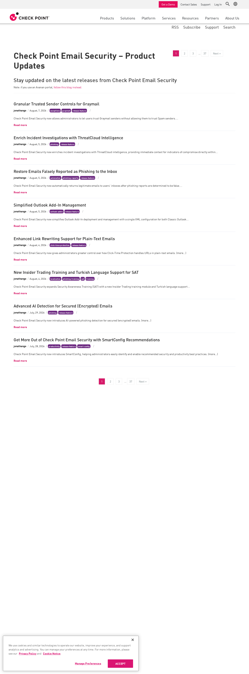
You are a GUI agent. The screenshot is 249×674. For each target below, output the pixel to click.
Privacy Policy (27, 653)
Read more (20, 125)
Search (229, 27)
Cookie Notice (51, 653)
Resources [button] (190, 17)
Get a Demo (168, 4)
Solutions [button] (127, 17)
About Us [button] (232, 17)
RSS (175, 27)
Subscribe (192, 27)
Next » (217, 53)
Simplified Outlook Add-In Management (50, 204)
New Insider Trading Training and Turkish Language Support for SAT (76, 272)
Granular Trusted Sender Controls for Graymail (56, 103)
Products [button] (107, 17)
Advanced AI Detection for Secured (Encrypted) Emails (63, 305)
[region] (71, 653)
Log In (218, 4)
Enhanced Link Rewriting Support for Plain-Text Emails (64, 238)
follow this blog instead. (68, 87)
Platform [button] (148, 17)
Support (205, 4)
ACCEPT (120, 663)
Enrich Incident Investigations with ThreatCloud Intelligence (68, 137)
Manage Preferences (88, 663)
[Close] (132, 639)
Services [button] (169, 17)
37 (204, 53)
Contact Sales (189, 4)
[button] (228, 4)
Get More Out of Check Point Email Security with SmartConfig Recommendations (87, 339)
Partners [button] (212, 17)
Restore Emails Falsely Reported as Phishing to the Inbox (65, 171)
